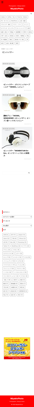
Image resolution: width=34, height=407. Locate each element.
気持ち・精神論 (20, 35)
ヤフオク (24, 276)
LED (5, 242)
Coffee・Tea (11, 17)
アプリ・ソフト (17, 24)
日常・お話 (4, 35)
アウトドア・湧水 (5, 24)
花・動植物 (4, 39)
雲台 (20, 295)
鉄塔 (2, 43)
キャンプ (6, 257)
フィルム (21, 264)
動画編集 (14, 283)
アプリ (26, 246)
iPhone (22, 238)
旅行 (5, 291)
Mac (12, 242)
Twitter (6, 246)
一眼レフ (6, 279)
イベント (26, 24)
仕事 (28, 28)
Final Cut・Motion (22, 17)
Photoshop (22, 242)
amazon (21, 234)
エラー (19, 253)
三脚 (15, 279)
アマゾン (6, 249)
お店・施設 (23, 20)
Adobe (3, 17)
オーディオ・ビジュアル (7, 28)
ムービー (15, 276)
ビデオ (20, 261)
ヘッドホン (7, 272)
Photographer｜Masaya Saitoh (17, 401)
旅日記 (30, 32)
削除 (22, 279)
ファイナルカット (9, 264)
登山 (28, 35)
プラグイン (21, 268)
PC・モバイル (4, 20)
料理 (24, 32)
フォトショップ (8, 268)
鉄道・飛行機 (9, 43)
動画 (5, 283)
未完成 (11, 35)
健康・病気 (4, 32)
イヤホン (16, 249)
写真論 (11, 32)
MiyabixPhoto (17, 9)
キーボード (17, 257)
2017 (13, 234)
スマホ (27, 257)
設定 (13, 295)
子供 (5, 287)
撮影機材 (18, 32)
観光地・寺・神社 (19, 39)
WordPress (14, 20)
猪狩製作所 (23, 291)
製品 (11, 39)
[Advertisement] (17, 192)
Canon (6, 238)
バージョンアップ (9, 261)
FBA (14, 238)
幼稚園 (14, 287)
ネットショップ (20, 28)
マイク (6, 276)
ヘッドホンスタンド (20, 272)
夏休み (23, 283)
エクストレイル (8, 253)
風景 (17, 43)
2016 (5, 234)
